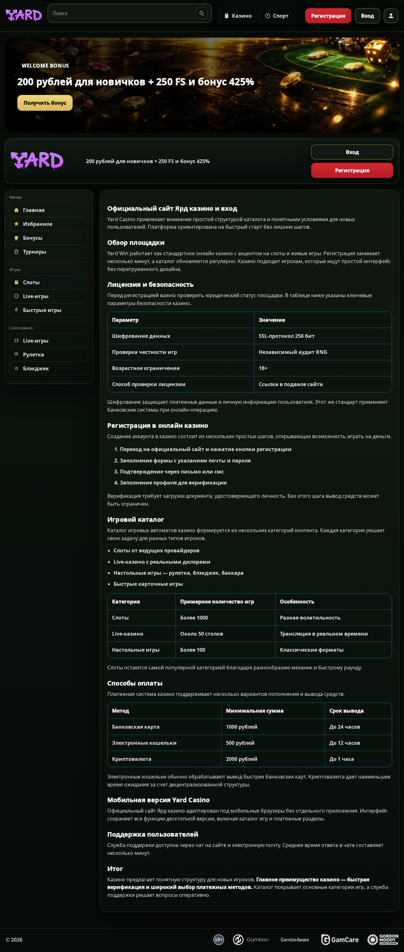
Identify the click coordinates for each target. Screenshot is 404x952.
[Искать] (202, 13)
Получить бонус (45, 102)
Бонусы (33, 237)
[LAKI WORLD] (37, 161)
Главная (34, 210)
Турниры (34, 251)
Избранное (37, 223)
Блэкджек (36, 368)
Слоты (31, 282)
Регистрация (328, 15)
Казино (242, 15)
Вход (367, 15)
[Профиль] (391, 16)
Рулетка (33, 354)
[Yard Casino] (24, 16)
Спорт (280, 15)
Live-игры (36, 296)
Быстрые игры (42, 310)
